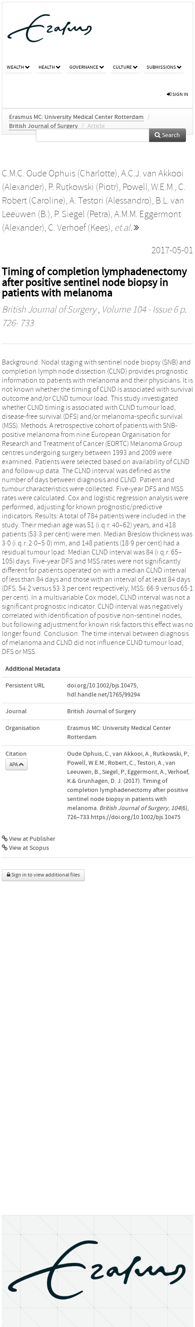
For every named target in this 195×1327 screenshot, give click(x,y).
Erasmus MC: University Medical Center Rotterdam (76, 117)
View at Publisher (31, 839)
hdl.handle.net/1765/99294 (103, 694)
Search (170, 135)
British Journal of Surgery (43, 126)
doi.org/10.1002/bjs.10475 (101, 685)
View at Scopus (28, 848)
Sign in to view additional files (45, 875)
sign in (179, 94)
